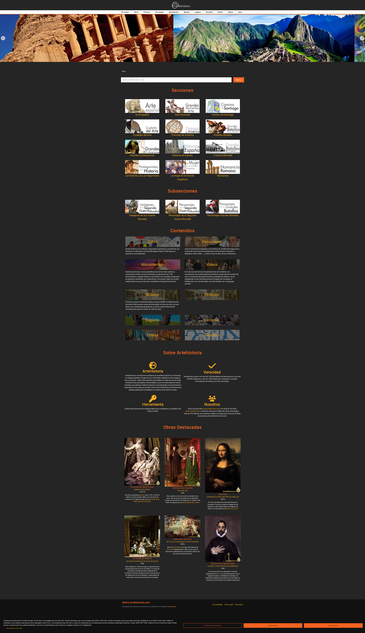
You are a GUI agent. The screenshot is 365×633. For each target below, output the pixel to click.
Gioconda (223, 494)
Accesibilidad (217, 605)
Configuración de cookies (212, 625)
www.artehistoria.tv (193, 411)
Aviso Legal (228, 605)
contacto (173, 606)
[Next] (362, 38)
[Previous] (3, 38)
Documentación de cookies (14, 628)
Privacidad (239, 605)
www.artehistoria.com (211, 409)
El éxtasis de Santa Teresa (142, 487)
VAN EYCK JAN (182, 491)
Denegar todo (273, 625)
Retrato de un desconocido (222, 563)
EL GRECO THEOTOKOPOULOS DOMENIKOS (223, 566)
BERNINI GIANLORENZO (142, 489)
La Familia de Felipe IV (142, 558)
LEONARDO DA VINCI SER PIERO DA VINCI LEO (223, 497)
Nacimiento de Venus (182, 539)
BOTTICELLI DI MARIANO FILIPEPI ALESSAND (183, 542)
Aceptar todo (333, 625)
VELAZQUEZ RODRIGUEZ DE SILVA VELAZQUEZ (142, 561)
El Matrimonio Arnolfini (182, 488)
